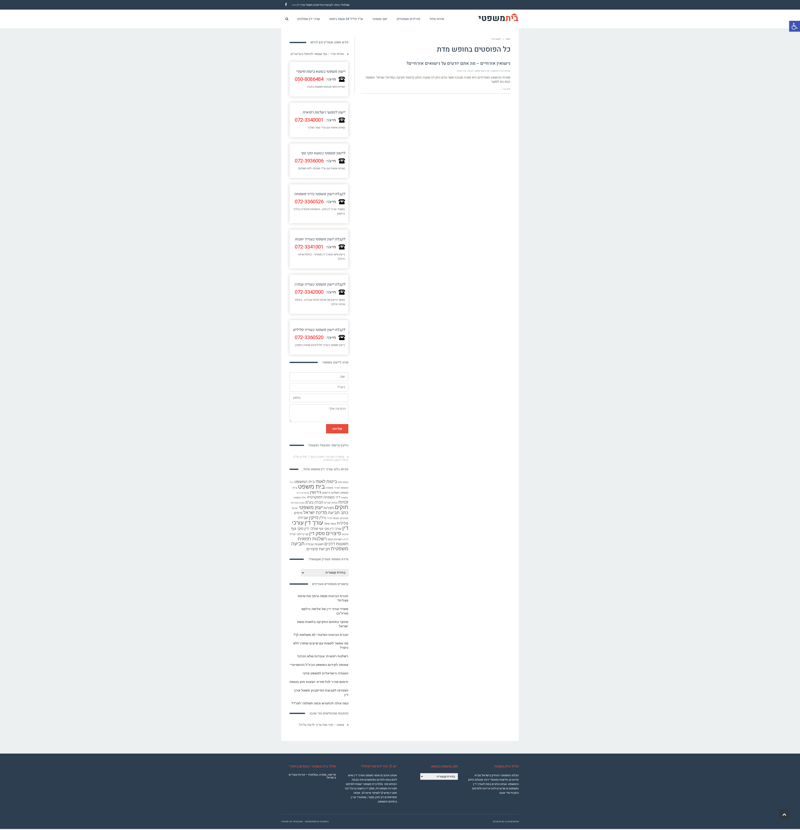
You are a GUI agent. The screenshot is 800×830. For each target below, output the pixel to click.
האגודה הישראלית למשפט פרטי (325, 673)
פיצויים (333, 533)
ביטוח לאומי (326, 481)
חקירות (329, 507)
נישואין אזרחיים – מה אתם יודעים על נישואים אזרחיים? (458, 63)
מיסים (298, 513)
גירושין (315, 492)
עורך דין (314, 522)
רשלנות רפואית (312, 538)
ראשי (508, 39)
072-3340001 (309, 120)
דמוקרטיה (314, 497)
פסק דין (317, 533)
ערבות (345, 534)
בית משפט (311, 486)
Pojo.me (298, 821)
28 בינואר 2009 (482, 71)
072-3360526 (309, 202)
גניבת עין (304, 492)
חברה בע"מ (314, 502)
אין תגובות (461, 71)
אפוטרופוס (343, 482)
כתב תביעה (338, 512)
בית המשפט (304, 481)
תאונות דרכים (336, 543)
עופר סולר (330, 523)
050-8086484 (309, 79)
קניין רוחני (302, 533)
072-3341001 (309, 247)
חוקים (341, 507)
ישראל (295, 508)
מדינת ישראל (315, 512)
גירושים (326, 492)
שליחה (337, 429)
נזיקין (314, 517)
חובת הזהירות (298, 502)
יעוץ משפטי (311, 507)
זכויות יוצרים (331, 502)
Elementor (512, 821)
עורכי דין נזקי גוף (330, 528)
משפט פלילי (333, 518)
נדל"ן (322, 518)
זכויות (343, 501)
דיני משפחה (331, 497)
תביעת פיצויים (318, 548)
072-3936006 (309, 161)
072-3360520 (309, 337)
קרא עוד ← (505, 89)
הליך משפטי (299, 497)
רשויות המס (335, 539)
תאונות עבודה (314, 544)
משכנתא (344, 518)
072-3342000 (309, 292)
